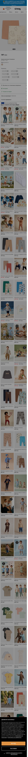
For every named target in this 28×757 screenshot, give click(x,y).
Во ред (13, 743)
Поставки (13, 748)
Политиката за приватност (15, 737)
